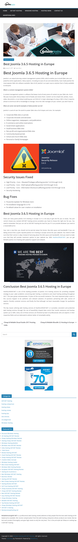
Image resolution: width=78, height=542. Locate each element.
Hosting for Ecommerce (9, 472)
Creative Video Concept (9, 460)
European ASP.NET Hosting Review (12, 469)
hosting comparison (8, 404)
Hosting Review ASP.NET (9, 484)
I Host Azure (5, 450)
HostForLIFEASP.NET (59, 237)
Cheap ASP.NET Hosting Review (11, 491)
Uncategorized (6, 420)
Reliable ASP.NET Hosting (10, 500)
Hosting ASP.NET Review (9, 479)
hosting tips (5, 413)
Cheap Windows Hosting (9, 498)
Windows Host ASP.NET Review (11, 445)
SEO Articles (5, 416)
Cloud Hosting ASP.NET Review (11, 455)
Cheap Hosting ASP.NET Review (11, 457)
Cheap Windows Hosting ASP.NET (12, 505)
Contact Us (58, 11)
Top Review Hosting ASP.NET (11, 503)
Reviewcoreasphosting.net (10, 510)
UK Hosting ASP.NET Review (10, 436)
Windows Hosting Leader (9, 462)
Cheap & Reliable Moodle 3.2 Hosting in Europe (57, 322)
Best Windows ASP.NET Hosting (11, 474)
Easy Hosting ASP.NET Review (11, 496)
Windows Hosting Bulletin (10, 443)
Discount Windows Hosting (10, 433)
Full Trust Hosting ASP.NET (10, 486)
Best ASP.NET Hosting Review (11, 493)
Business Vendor (7, 477)
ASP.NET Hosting (16, 11)
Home (5, 11)
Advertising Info (9, 15)
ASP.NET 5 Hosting (7, 508)
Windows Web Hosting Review (11, 467)
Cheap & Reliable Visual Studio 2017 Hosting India (19, 323)
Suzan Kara (18, 68)
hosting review (6, 410)
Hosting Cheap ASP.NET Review (11, 441)
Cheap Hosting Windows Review (12, 438)
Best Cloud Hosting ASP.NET (10, 465)
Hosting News (46, 11)
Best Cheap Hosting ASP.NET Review (13, 481)
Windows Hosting (31, 11)
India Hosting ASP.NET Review (11, 448)
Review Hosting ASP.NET (9, 453)
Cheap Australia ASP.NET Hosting (12, 488)
